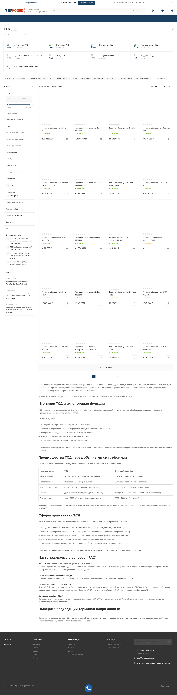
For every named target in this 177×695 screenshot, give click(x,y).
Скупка (35, 658)
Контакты (36, 648)
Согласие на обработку (76, 654)
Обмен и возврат (113, 648)
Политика (71, 648)
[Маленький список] (152, 86)
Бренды (7, 644)
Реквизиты (71, 644)
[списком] (168, 86)
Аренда (35, 654)
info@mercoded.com (33, 3)
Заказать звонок (87, 3)
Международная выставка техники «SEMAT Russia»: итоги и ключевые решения (19, 309)
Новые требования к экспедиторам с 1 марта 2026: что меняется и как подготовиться (19, 295)
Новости (7, 272)
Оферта (70, 651)
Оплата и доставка (114, 644)
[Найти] (142, 10)
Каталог (7, 640)
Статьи (35, 651)
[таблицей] (172, 86)
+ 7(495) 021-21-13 (68, 3)
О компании (37, 644)
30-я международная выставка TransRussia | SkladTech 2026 (17, 283)
